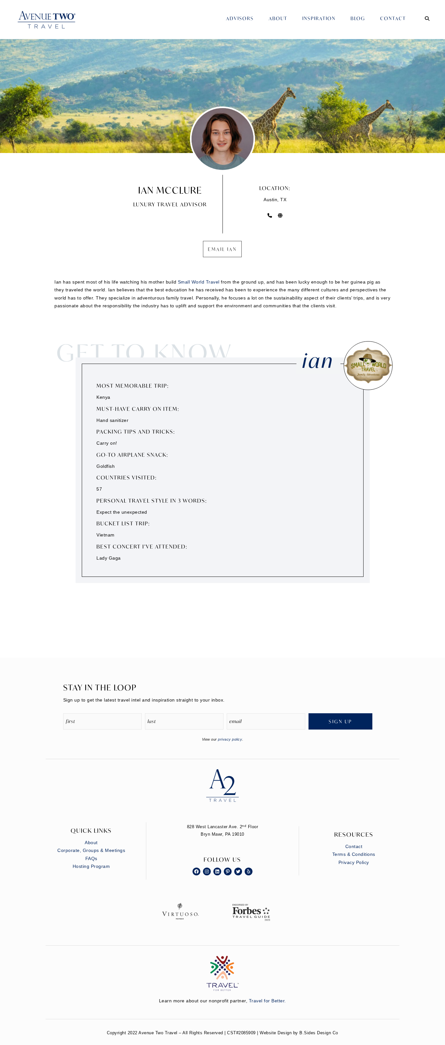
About (278, 18)
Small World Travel (199, 282)
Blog (358, 18)
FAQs (91, 858)
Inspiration (319, 18)
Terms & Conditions (353, 854)
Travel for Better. (267, 1000)
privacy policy (230, 739)
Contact (393, 18)
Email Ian (222, 249)
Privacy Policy (353, 862)
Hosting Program (91, 866)
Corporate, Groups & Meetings (91, 850)
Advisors (240, 18)
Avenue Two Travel (53, 24)
